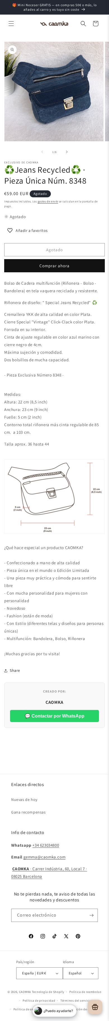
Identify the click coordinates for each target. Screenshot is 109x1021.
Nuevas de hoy (24, 799)
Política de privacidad (39, 1000)
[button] (11, 23)
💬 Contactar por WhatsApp (54, 716)
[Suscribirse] (91, 915)
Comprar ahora (54, 265)
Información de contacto (83, 1009)
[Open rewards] (95, 1007)
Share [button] (15, 670)
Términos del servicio (76, 1000)
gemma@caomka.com (44, 857)
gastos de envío (48, 201)
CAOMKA (25, 992)
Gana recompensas (28, 812)
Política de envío (25, 1009)
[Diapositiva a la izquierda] (42, 152)
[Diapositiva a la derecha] (67, 152)
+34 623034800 (45, 845)
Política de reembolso (85, 992)
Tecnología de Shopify (48, 992)
